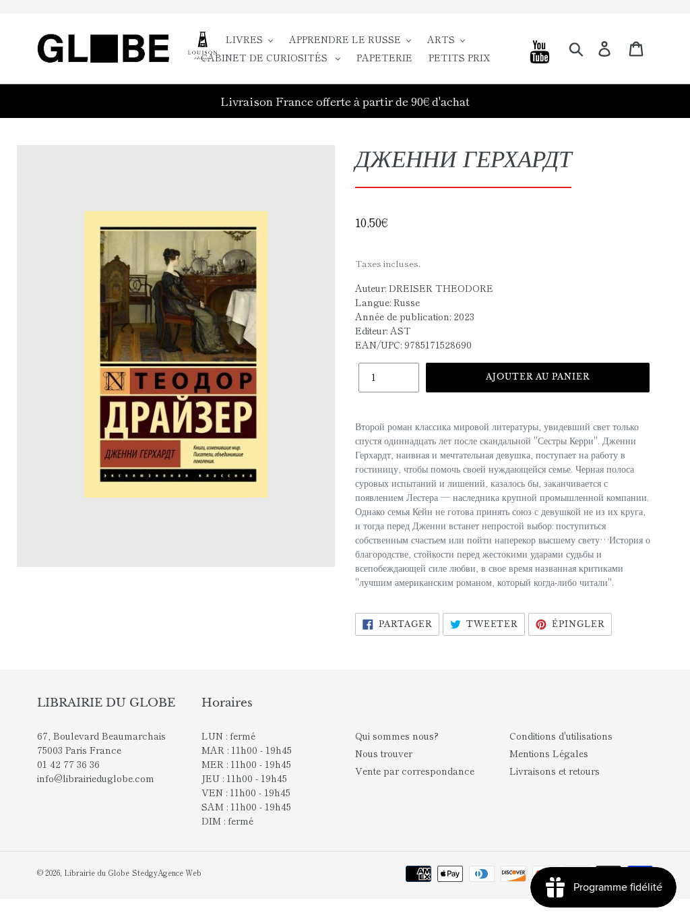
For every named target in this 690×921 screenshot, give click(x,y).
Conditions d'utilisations (561, 735)
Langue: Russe (387, 302)
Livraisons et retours (554, 770)
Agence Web (179, 872)
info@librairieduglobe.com (95, 778)
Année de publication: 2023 (414, 316)
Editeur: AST (383, 330)
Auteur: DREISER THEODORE (424, 288)
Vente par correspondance (414, 770)
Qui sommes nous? (397, 735)
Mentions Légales (548, 753)
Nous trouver (383, 753)
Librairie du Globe (96, 872)
